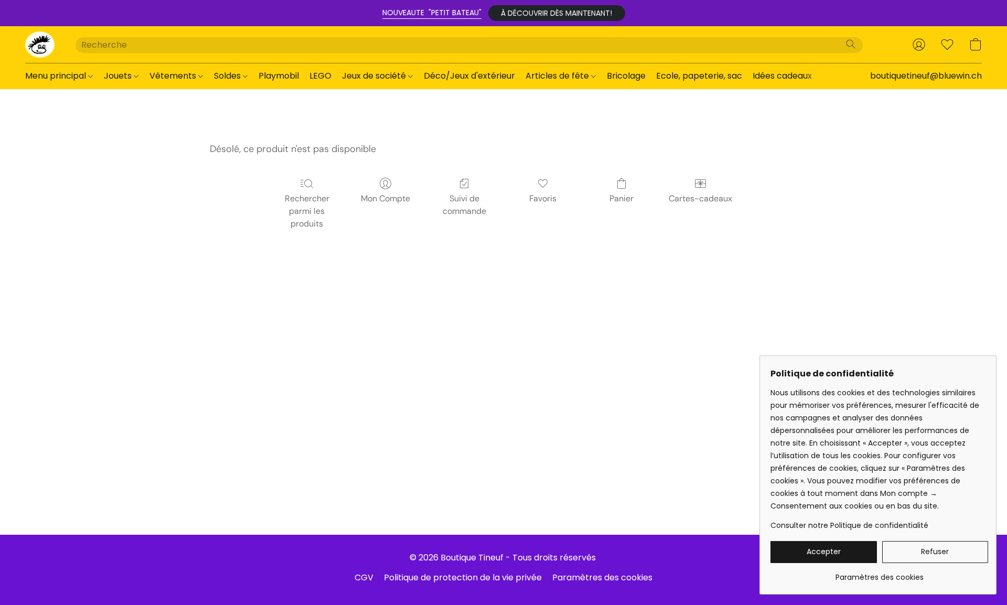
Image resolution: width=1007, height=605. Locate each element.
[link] (879, 573)
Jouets (119, 76)
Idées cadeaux (782, 76)
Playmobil (279, 76)
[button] (556, 13)
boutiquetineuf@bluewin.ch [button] (926, 76)
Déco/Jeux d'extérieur (469, 76)
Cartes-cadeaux (700, 198)
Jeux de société (375, 76)
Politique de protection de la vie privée (463, 577)
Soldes (228, 76)
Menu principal (56, 76)
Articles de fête (558, 76)
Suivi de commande (464, 205)
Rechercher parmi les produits (307, 211)
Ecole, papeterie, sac (699, 76)
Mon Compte (385, 198)
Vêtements (173, 76)
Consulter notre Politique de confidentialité (849, 525)
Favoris (542, 198)
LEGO (320, 76)
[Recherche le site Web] (851, 44)
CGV (364, 577)
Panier (621, 198)
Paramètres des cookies (602, 577)
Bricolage (626, 76)
